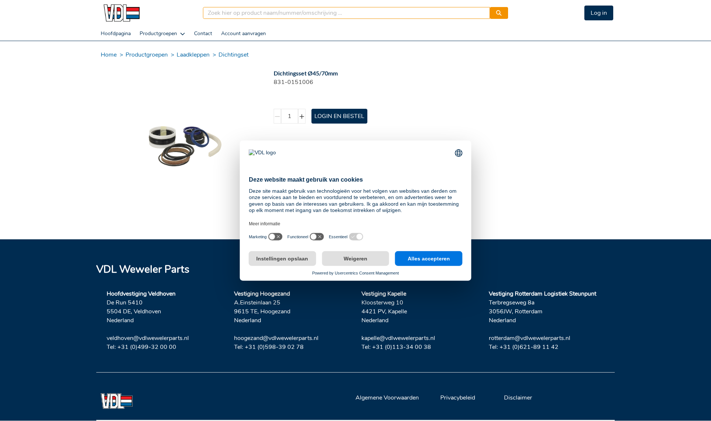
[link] (116, 33)
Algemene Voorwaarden (387, 398)
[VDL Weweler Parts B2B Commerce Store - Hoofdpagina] (121, 13)
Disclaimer (518, 398)
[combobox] (343, 12)
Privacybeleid (457, 398)
